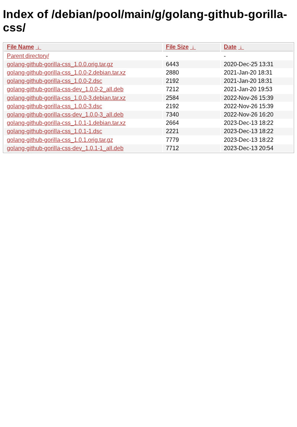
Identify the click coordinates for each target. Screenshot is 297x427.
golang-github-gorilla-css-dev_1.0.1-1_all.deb (65, 148)
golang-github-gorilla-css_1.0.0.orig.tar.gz (60, 64)
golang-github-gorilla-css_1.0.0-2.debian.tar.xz (66, 72)
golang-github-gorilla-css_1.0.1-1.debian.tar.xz (66, 123)
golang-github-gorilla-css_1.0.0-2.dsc (54, 81)
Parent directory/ (28, 56)
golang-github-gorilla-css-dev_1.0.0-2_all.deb (65, 89)
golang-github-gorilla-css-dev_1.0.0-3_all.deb (65, 114)
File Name (20, 47)
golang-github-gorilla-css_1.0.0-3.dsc (54, 106)
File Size (177, 47)
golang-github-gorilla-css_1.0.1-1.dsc (54, 131)
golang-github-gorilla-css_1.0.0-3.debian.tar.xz (66, 98)
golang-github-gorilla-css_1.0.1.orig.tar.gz (60, 140)
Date (230, 47)
